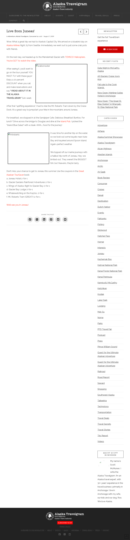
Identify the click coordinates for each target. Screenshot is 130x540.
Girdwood (102, 230)
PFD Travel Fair (105, 329)
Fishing (101, 224)
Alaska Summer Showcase (110, 137)
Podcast (101, 335)
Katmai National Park (107, 265)
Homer (101, 242)
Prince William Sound (107, 346)
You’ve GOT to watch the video (21, 61)
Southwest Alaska (106, 395)
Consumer (32, 36)
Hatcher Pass (104, 236)
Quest (66, 530)
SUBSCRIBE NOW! (65, 523)
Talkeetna (102, 400)
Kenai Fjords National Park (110, 271)
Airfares (101, 131)
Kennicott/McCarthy (107, 283)
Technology (103, 406)
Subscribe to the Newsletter (32, 530)
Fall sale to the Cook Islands (107, 86)
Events (101, 213)
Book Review (104, 178)
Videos (101, 441)
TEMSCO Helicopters (75, 57)
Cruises (101, 189)
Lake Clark (102, 300)
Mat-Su (101, 312)
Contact (106, 530)
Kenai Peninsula (105, 277)
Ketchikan (102, 288)
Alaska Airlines (13, 45)
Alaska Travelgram (22, 36)
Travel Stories (104, 430)
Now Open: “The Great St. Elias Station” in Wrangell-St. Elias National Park (109, 104)
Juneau (101, 253)
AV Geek (101, 172)
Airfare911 (75, 530)
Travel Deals (103, 418)
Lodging (101, 306)
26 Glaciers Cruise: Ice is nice (109, 78)
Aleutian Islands (105, 154)
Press (100, 341)
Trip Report (103, 435)
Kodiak (101, 294)
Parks (100, 323)
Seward (101, 383)
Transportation (104, 412)
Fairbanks (102, 218)
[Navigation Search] (24, 20)
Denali (100, 195)
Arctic (100, 166)
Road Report (104, 377)
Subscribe (112, 49)
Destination (103, 201)
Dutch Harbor (104, 207)
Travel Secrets (104, 424)
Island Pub (65, 121)
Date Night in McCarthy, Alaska (109, 69)
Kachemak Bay (105, 259)
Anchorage (103, 160)
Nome (100, 317)
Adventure (11, 36)
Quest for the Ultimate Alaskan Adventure (108, 354)
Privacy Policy (65, 526)
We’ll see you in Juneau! (17, 205)
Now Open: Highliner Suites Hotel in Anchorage (110, 94)
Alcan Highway (105, 148)
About (49, 530)
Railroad (101, 371)
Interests (102, 248)
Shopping (102, 389)
